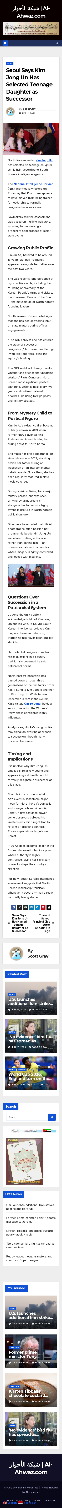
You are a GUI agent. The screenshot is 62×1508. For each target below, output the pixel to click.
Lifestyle (14, 1348)
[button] (57, 43)
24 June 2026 (20, 1401)
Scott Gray (29, 108)
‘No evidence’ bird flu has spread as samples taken (29, 1041)
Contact (37, 1500)
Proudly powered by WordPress (21, 1487)
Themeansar (32, 1492)
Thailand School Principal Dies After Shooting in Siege (41, 923)
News (9, 63)
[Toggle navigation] (31, 43)
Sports (21, 1070)
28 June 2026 (20, 1323)
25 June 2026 (20, 1362)
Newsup (53, 1487)
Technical (49, 1500)
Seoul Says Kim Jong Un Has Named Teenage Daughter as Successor (20, 923)
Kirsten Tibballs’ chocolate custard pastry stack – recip (28, 1395)
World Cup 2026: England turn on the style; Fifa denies (28, 1078)
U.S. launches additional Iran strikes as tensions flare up (30, 1003)
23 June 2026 (20, 1440)
